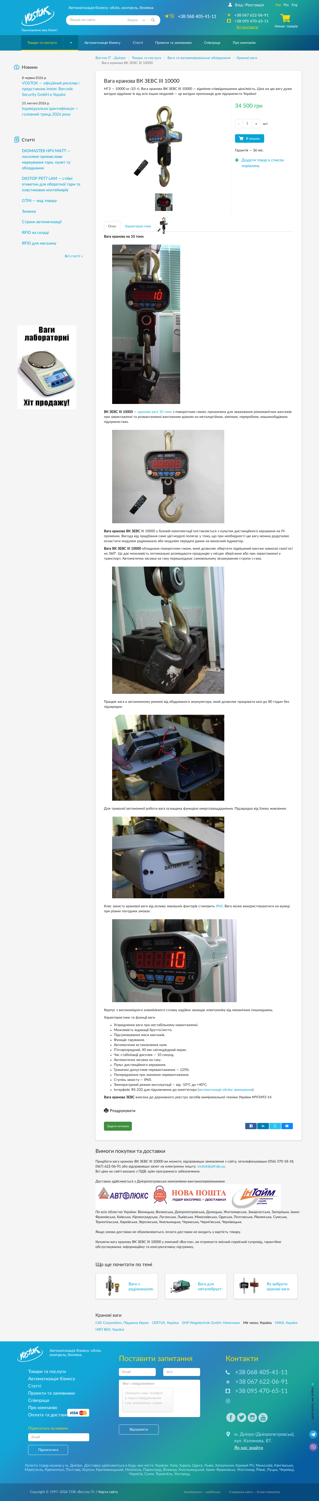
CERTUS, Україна (165, 1323)
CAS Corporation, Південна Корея (122, 1323)
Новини (29, 67)
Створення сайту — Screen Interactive (254, 1492)
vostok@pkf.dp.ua (211, 1166)
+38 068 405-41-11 (261, 1372)
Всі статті (72, 256)
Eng (294, 5)
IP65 (219, 906)
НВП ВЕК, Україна (109, 1329)
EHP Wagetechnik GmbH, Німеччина (211, 1323)
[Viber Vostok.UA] (313, 1446)
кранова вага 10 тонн (155, 412)
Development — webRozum (202, 1492)
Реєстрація (254, 5)
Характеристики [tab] (138, 226)
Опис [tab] (112, 226)
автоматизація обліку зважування (225, 1090)
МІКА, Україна (286, 1323)
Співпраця (212, 43)
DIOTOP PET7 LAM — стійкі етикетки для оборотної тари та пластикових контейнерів (51, 184)
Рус (286, 5)
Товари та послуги (42, 43)
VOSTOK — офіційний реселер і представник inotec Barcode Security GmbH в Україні (51, 89)
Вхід (238, 5)
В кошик (253, 138)
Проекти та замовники (173, 43)
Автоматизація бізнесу (102, 43)
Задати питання (118, 1126)
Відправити (139, 1429)
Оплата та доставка (48, 1415)
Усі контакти (247, 27)
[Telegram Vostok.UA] (313, 1434)
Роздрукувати (122, 1111)
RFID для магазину (39, 243)
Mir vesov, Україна (257, 1323)
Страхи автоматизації (42, 222)
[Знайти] (153, 20)
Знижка (29, 211)
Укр (278, 5)
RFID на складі (35, 233)
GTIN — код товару (39, 201)
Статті (138, 43)
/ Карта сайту (106, 1492)
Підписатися (48, 1450)
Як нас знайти (248, 1448)
